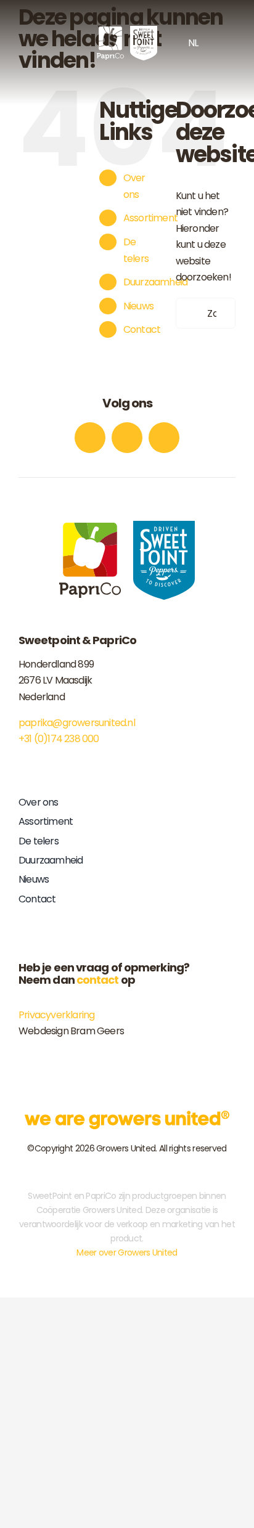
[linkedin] (164, 437)
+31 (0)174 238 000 (58, 739)
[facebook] (90, 437)
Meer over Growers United (126, 1252)
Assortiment (150, 218)
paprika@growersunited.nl (76, 723)
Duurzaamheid (155, 282)
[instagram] (127, 437)
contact (97, 979)
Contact (141, 329)
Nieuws (138, 306)
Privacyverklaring (56, 1015)
